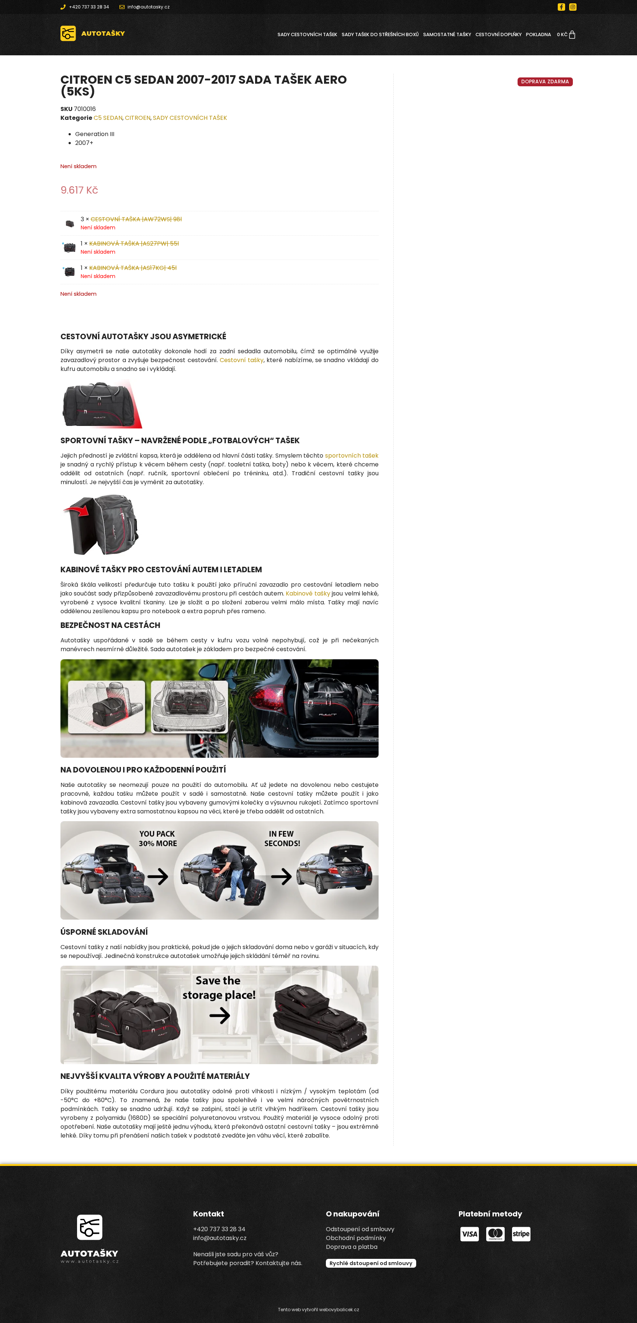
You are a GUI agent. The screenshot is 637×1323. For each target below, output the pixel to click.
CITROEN (137, 118)
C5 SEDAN (108, 118)
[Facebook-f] (561, 7)
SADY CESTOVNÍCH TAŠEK (307, 34)
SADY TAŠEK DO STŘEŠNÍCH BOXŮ (380, 34)
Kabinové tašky (308, 593)
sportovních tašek (352, 455)
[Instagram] (573, 7)
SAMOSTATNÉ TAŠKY (447, 34)
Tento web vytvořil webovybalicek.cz (318, 1309)
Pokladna (538, 34)
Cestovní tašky (242, 360)
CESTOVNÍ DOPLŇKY (499, 34)
